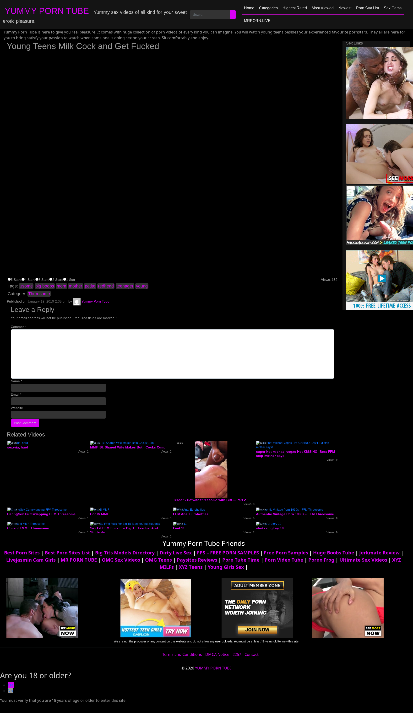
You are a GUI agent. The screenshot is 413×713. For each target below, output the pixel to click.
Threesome (39, 293)
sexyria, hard (17, 447)
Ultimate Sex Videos (363, 560)
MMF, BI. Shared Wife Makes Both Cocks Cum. (127, 447)
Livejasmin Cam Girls (31, 560)
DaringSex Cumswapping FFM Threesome (41, 514)
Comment (18, 327)
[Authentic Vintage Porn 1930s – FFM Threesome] (289, 509)
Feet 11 (179, 528)
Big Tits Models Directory (125, 552)
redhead (106, 286)
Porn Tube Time (241, 560)
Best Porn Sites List (67, 552)
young (142, 286)
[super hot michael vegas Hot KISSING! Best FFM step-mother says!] (297, 445)
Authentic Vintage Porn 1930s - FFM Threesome (295, 514)
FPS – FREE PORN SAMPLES (228, 552)
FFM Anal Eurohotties (190, 514)
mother (75, 286)
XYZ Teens (191, 567)
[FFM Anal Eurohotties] (189, 509)
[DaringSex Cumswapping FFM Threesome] (37, 509)
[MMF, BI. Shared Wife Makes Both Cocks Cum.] (122, 442)
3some (26, 286)
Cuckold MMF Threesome (28, 528)
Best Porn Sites (22, 552)
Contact (252, 654)
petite (90, 286)
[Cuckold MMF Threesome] (26, 523)
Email (16, 394)
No (10, 690)
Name (16, 381)
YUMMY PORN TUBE (47, 11)
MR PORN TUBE (79, 560)
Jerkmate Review (379, 552)
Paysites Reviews (197, 560)
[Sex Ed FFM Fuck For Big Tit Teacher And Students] (125, 523)
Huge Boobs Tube (333, 552)
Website (17, 408)
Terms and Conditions (182, 654)
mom (61, 286)
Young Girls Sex (226, 567)
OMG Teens (158, 560)
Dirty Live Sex (176, 552)
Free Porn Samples (286, 552)
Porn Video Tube (284, 560)
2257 (237, 654)
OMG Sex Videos (121, 560)
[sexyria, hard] (17, 442)
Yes (11, 685)
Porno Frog (321, 560)
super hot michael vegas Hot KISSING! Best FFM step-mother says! (295, 454)
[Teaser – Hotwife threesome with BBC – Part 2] (211, 469)
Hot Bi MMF (99, 514)
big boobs (44, 286)
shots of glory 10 (270, 528)
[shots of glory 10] (269, 523)
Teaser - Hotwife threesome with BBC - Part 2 (209, 500)
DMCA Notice (217, 654)
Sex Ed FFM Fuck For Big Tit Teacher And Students (124, 530)
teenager (124, 286)
